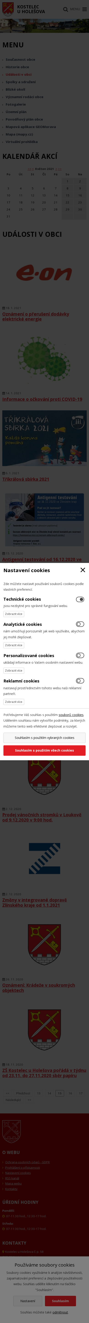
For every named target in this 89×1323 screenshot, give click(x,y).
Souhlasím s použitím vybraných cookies (44, 737)
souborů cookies (71, 715)
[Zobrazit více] (13, 614)
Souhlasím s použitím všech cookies (44, 750)
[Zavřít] (83, 570)
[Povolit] (80, 625)
